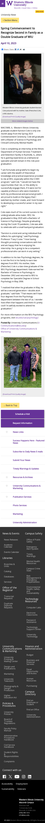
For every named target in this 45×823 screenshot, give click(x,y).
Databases (9, 576)
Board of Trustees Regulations (9, 721)
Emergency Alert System (32, 547)
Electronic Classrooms (32, 613)
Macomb (17, 8)
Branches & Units (9, 565)
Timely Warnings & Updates (26, 469)
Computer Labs (33, 607)
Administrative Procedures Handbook (11, 737)
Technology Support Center (33, 628)
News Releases (11, 539)
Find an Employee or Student (32, 702)
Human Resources (31, 679)
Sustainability (8, 789)
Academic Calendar (8, 545)
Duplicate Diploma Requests (8, 605)
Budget (29, 654)
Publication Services (22, 497)
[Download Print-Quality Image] (14, 116)
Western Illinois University (23, 4)
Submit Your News (21, 460)
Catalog (7, 571)
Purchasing (31, 686)
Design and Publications (10, 667)
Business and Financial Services (32, 662)
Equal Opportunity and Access (32, 671)
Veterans (21, 789)
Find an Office (32, 709)
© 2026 (7, 820)
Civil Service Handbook (9, 746)
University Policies (9, 713)
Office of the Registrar (9, 589)
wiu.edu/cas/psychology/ (27, 317)
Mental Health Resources (33, 562)
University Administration (25, 522)
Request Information (22, 423)
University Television (9, 680)
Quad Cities (26, 8)
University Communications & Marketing (26, 487)
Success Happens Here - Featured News (28, 441)
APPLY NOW (39, 11)
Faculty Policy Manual (10, 729)
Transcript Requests (9, 597)
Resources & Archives (23, 477)
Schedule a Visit (22, 414)
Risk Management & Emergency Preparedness (33, 578)
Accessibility (7, 783)
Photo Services (20, 505)
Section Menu (10, 20)
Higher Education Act (10, 696)
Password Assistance (31, 621)
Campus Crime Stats (33, 569)
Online (34, 8)
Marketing (18, 514)
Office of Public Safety (33, 540)
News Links (18, 432)
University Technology (32, 635)
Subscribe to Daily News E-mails (28, 451)
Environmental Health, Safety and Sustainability (33, 590)
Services (8, 581)
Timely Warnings (31, 555)
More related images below (22, 121)
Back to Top (10, 405)
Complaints (9, 761)
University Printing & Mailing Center (11, 659)
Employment (22, 783)
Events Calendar (11, 552)
